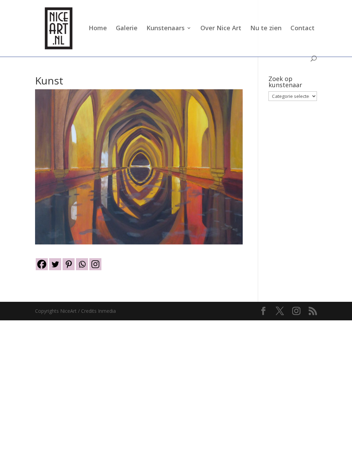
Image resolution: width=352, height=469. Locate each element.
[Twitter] (55, 264)
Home (98, 28)
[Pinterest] (69, 264)
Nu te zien (266, 28)
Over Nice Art (220, 28)
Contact (302, 28)
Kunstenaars (165, 28)
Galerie (127, 28)
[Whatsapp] (82, 264)
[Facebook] (42, 264)
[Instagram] (95, 264)
